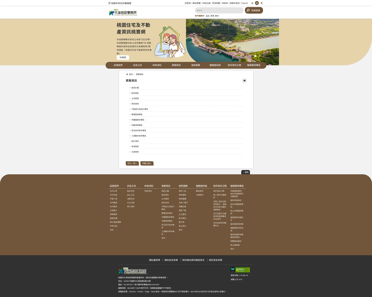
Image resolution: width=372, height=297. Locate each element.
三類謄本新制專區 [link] (138, 136)
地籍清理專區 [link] (137, 125)
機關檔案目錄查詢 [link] (236, 229)
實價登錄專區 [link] (137, 114)
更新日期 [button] (234, 275)
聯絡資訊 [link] (199, 191)
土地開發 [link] (135, 98)
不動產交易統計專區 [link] (139, 109)
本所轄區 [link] (113, 206)
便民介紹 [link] (182, 191)
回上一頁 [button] (131, 163)
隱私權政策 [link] (154, 260)
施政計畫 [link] (135, 88)
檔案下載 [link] (182, 210)
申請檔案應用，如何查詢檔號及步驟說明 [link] (236, 194)
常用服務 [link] (182, 195)
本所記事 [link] (113, 195)
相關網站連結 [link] (235, 241)
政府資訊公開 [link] (234, 65)
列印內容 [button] (244, 80)
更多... (112, 230)
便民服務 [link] (195, 65)
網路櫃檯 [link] (182, 199)
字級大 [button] (262, 3)
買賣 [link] (212, 16)
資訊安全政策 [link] (215, 260)
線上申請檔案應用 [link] (236, 212)
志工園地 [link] (182, 214)
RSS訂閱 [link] (130, 203)
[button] (119, 3)
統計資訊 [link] (135, 141)
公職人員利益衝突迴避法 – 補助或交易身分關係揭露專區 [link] (219, 205)
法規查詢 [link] (135, 152)
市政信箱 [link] (206, 3)
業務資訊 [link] (176, 65)
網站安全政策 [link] (171, 260)
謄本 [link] (217, 16)
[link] (233, 269)
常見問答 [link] (135, 146)
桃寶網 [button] (123, 57)
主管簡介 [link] (113, 210)
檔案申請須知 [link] (235, 200)
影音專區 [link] (182, 218)
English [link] (244, 3)
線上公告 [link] (130, 195)
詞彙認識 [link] (182, 206)
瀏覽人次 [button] (234, 279)
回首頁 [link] (188, 3)
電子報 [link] (181, 222)
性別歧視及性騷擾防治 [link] (219, 224)
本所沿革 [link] (113, 191)
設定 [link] (208, 16)
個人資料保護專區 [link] (219, 196)
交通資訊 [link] (199, 195)
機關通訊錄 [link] (215, 65)
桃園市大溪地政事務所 (123, 12)
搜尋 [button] (258, 10)
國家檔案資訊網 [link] (236, 224)
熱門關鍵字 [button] (199, 16)
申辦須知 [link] (156, 65)
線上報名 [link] (182, 226)
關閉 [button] (246, 172)
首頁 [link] (131, 74)
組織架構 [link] (113, 218)
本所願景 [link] (113, 203)
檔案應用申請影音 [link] (236, 218)
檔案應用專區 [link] (253, 65)
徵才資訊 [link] (130, 206)
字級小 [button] (252, 3)
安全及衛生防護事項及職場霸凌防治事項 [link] (219, 216)
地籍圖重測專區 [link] (137, 120)
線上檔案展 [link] (235, 245)
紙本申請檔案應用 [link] (236, 205)
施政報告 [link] (135, 93)
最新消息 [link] (130, 191)
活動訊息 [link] (130, 199)
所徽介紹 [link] (113, 199)
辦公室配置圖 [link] (115, 222)
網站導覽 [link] (196, 3)
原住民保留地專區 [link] (138, 130)
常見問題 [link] (216, 3)
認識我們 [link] (118, 65)
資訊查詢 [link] (135, 104)
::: (0, 61)
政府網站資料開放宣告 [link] (193, 260)
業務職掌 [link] (113, 214)
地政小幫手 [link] (183, 203)
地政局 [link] (225, 3)
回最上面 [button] (146, 163)
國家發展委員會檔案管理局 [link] (236, 235)
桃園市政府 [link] (235, 3)
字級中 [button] (257, 3)
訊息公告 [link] (137, 65)
